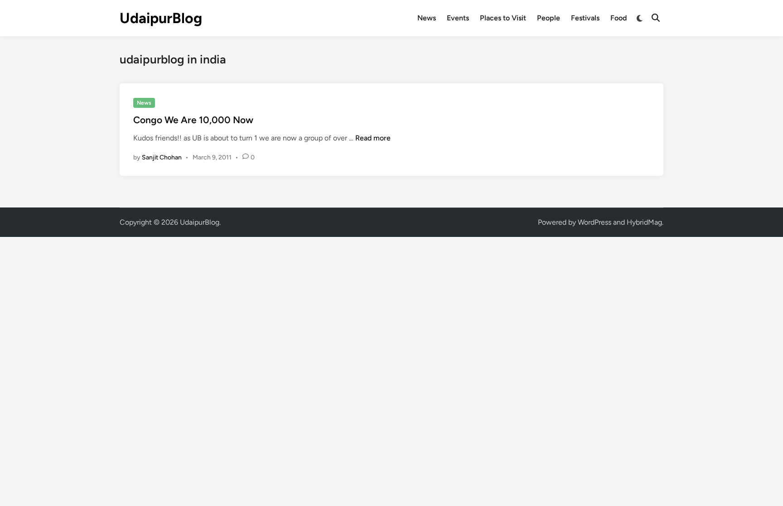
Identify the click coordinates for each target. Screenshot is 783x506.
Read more (373, 138)
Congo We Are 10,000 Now (193, 119)
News (426, 18)
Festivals (585, 18)
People (548, 18)
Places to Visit (503, 18)
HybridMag (644, 222)
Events (458, 18)
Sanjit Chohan (162, 157)
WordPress (594, 222)
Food (618, 18)
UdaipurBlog (161, 18)
